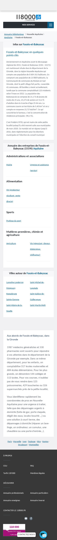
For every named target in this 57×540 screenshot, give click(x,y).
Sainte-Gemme (12, 300)
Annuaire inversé (37, 500)
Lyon (24, 442)
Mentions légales (37, 473)
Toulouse (31, 442)
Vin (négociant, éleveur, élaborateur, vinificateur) (40, 249)
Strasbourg (22, 445)
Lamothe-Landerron (14, 282)
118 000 (14, 526)
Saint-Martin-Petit (38, 305)
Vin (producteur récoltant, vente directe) (13, 196)
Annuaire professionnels (13, 493)
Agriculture (11, 244)
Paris (10, 442)
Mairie (9, 165)
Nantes (45, 442)
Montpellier (34, 445)
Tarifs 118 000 (9, 473)
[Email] (26, 518)
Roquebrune (11, 294)
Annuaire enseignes (11, 500)
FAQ (32, 466)
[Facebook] (31, 518)
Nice (39, 442)
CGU (5, 466)
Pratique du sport (13, 221)
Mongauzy (10, 288)
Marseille (17, 442)
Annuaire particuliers (39, 493)
